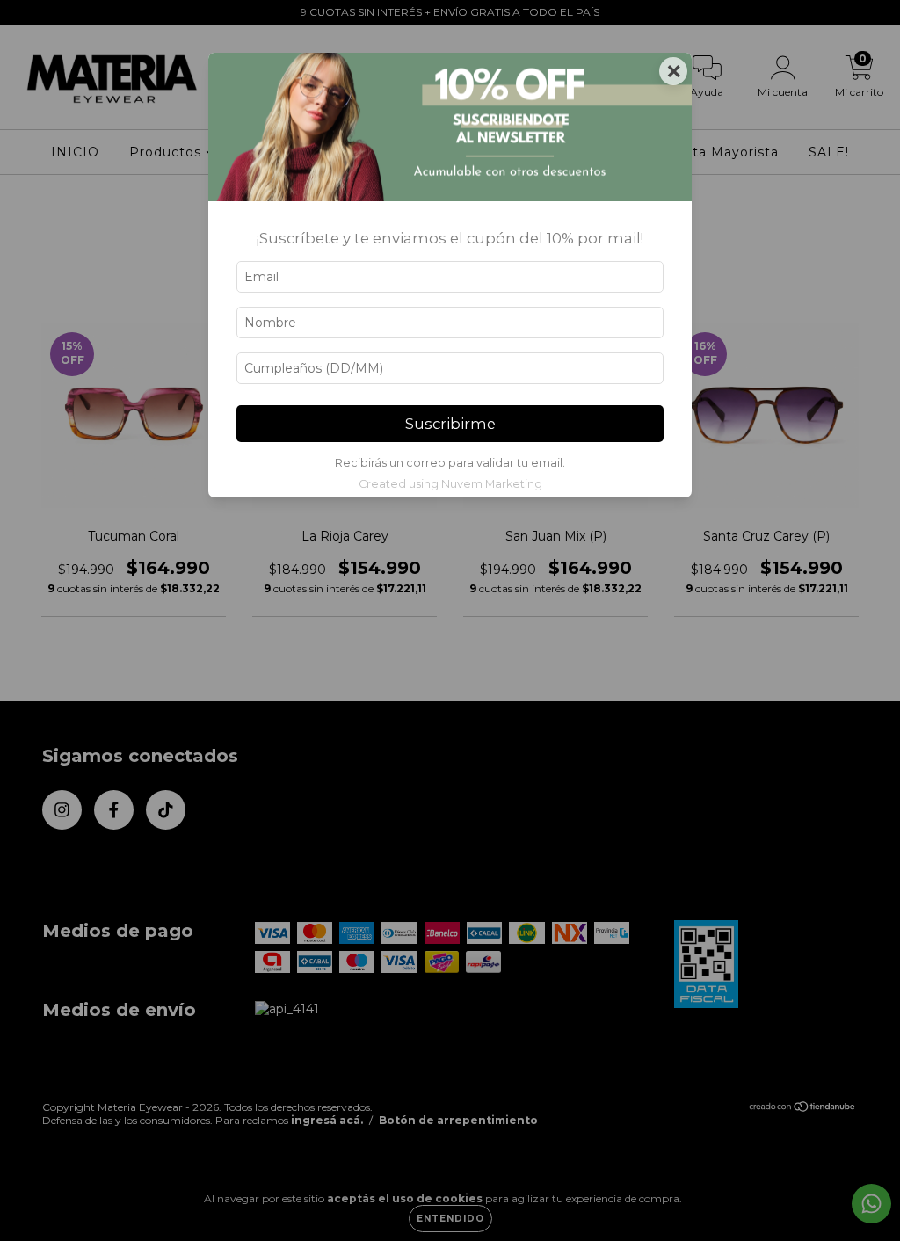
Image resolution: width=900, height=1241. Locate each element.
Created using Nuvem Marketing (450, 483)
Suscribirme (450, 423)
